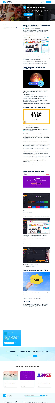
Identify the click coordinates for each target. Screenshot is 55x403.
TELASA (27, 130)
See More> (17, 342)
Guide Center (21, 1)
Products (16, 1)
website (39, 190)
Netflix (46, 129)
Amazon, (24, 130)
